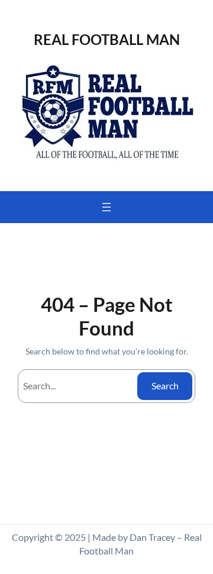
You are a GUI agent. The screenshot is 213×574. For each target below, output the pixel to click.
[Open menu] (106, 207)
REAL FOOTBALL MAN (107, 39)
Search (165, 385)
